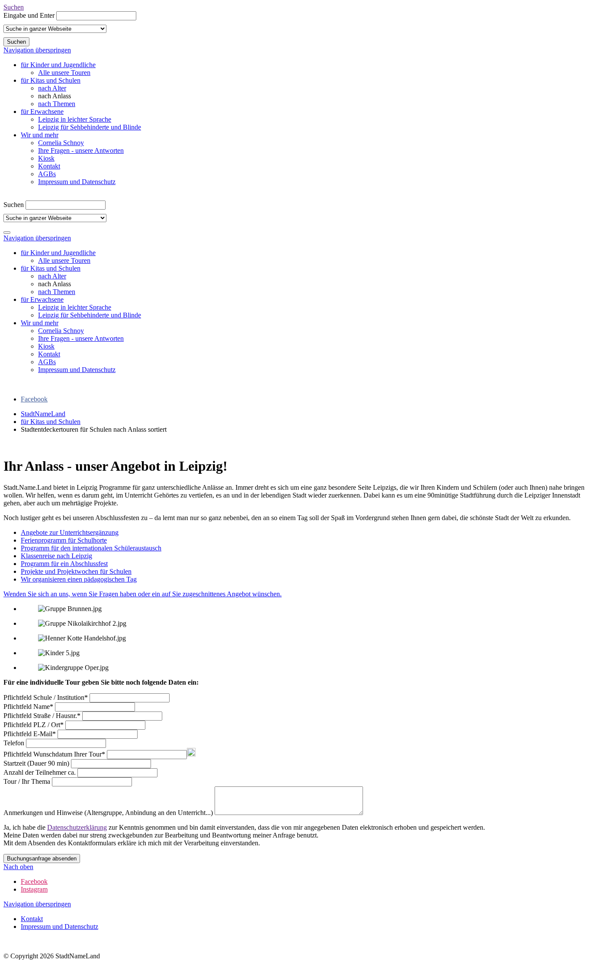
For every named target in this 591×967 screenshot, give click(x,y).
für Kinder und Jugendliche (58, 64)
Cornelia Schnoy (61, 142)
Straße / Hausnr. (41, 715)
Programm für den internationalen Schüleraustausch (91, 548)
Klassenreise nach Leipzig (56, 556)
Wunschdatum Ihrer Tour (54, 754)
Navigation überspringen (37, 50)
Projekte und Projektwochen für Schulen (76, 571)
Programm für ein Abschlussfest (64, 563)
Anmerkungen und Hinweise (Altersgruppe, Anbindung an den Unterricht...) (109, 812)
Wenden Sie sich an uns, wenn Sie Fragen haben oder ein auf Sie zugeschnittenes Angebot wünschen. (142, 594)
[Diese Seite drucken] (6, 445)
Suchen (13, 7)
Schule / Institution (45, 697)
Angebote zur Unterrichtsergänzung (70, 532)
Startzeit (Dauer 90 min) (37, 763)
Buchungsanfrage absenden (42, 858)
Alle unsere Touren (64, 72)
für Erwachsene (42, 111)
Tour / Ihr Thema (27, 781)
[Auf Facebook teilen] (15, 445)
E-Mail (29, 733)
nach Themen (56, 103)
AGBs (47, 174)
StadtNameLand (43, 413)
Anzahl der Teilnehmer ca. (40, 772)
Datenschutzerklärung (77, 827)
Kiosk (46, 158)
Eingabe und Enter (29, 15)
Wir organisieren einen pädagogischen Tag (79, 579)
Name (28, 706)
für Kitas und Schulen (50, 80)
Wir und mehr (39, 135)
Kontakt (49, 166)
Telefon (14, 743)
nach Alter (52, 88)
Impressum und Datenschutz (77, 181)
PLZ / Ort (33, 724)
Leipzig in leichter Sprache (74, 119)
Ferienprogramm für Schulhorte (64, 540)
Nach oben (18, 866)
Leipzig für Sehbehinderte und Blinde (89, 127)
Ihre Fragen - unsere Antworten (81, 150)
